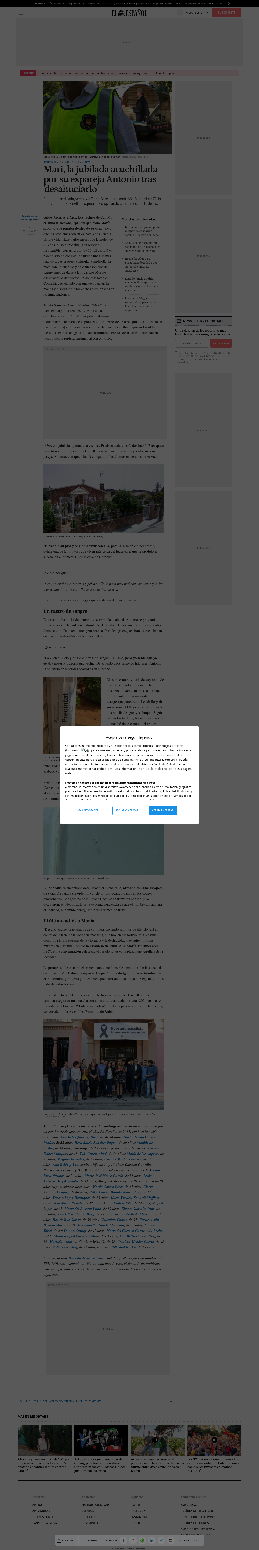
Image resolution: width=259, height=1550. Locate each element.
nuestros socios (121, 746)
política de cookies (160, 769)
